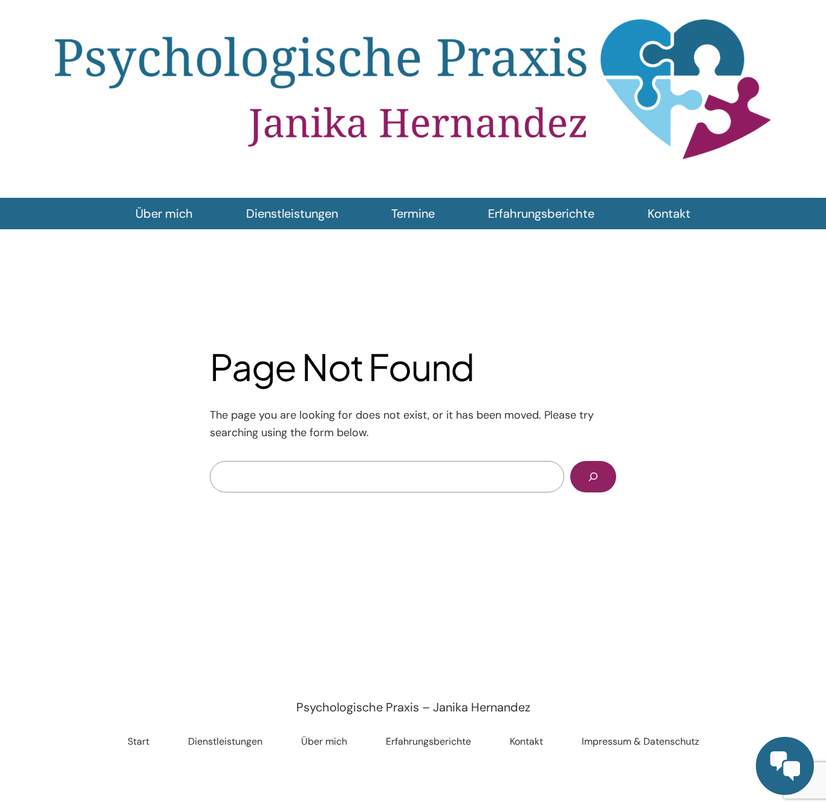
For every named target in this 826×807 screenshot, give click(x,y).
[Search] (593, 476)
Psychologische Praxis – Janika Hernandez (413, 707)
